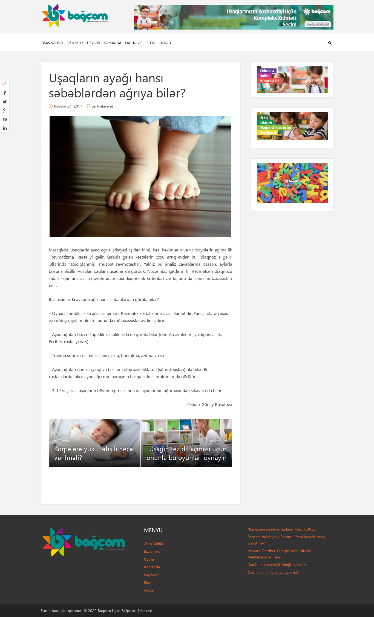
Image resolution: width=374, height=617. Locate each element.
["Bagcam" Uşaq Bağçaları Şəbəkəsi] (75, 14)
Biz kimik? (75, 42)
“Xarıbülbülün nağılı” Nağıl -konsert (277, 564)
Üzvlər (93, 42)
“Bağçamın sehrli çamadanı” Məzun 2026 (282, 529)
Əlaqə (165, 42)
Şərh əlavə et (102, 106)
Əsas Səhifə (52, 42)
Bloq (151, 42)
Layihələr (134, 42)
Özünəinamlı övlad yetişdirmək (273, 572)
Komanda (112, 42)
